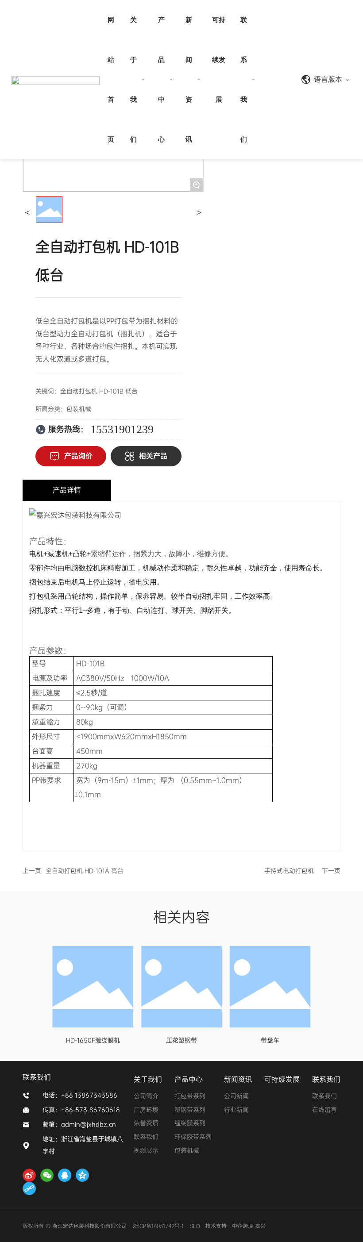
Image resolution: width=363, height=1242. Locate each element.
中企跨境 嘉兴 (249, 1226)
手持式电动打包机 (289, 871)
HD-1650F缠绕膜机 (93, 1040)
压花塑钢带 (181, 1040)
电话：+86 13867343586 (79, 1095)
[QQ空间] (82, 1175)
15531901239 (122, 429)
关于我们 (148, 1079)
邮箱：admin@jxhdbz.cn (79, 1124)
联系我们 (326, 1079)
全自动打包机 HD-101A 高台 (85, 871)
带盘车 (270, 1040)
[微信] (47, 1175)
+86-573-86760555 (277, 79)
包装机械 (78, 409)
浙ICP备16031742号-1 (158, 1226)
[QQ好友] (64, 1175)
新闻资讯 (238, 1079)
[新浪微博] (29, 1175)
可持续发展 (282, 1079)
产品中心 (188, 1079)
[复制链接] (29, 1188)
